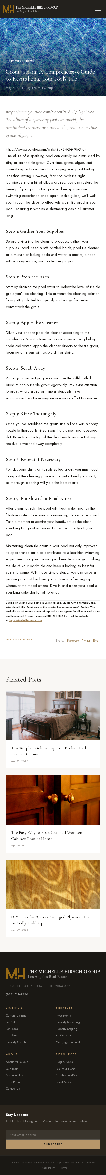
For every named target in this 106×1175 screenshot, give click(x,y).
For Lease (12, 1029)
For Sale (11, 1022)
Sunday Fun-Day (66, 1075)
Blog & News (64, 1062)
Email (96, 640)
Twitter (86, 640)
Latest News (63, 1082)
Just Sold (11, 1035)
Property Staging (66, 1029)
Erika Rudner (14, 1082)
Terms (63, 1168)
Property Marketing (68, 1022)
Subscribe (53, 1144)
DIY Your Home (21, 61)
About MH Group (17, 1062)
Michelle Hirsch (16, 1075)
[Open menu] (97, 8)
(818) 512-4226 (17, 994)
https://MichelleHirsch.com (25, 620)
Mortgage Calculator (69, 1042)
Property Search (16, 1042)
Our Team (12, 1069)
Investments (63, 1015)
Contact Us (13, 1088)
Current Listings (16, 1015)
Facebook (73, 640)
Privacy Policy (47, 1168)
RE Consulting (65, 1035)
